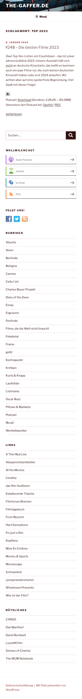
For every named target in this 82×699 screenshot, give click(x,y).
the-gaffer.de (27, 5)
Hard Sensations (17, 525)
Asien (9, 250)
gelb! (9, 352)
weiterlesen (14, 114)
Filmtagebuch (15, 509)
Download (24, 100)
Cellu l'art (12, 281)
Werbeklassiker (16, 430)
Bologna (11, 266)
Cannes (11, 273)
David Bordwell (16, 635)
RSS (58, 105)
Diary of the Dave (17, 297)
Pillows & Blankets (18, 407)
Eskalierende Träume (20, 493)
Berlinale (12, 258)
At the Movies (15, 470)
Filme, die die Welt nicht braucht (27, 328)
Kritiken (11, 368)
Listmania (12, 391)
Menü (43, 16)
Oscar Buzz (13, 399)
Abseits (11, 242)
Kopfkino (12, 540)
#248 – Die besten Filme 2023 (32, 47)
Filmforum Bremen (18, 501)
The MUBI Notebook (19, 658)
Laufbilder (13, 383)
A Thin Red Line (16, 454)
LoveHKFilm (14, 643)
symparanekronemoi (20, 580)
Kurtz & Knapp (15, 375)
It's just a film (14, 533)
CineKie (11, 478)
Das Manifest (15, 627)
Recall (10, 422)
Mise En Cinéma (16, 548)
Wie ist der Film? (17, 595)
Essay (10, 305)
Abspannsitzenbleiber (20, 462)
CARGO (11, 619)
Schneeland (14, 572)
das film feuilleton (18, 486)
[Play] (8, 95)
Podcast (11, 415)
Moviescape (14, 564)
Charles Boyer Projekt (20, 289)
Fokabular (12, 336)
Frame (10, 344)
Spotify (48, 105)
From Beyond (15, 517)
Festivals (12, 320)
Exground (12, 313)
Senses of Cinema (18, 650)
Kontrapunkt (14, 360)
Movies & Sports (17, 556)
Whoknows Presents (20, 587)
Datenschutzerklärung (19, 685)
